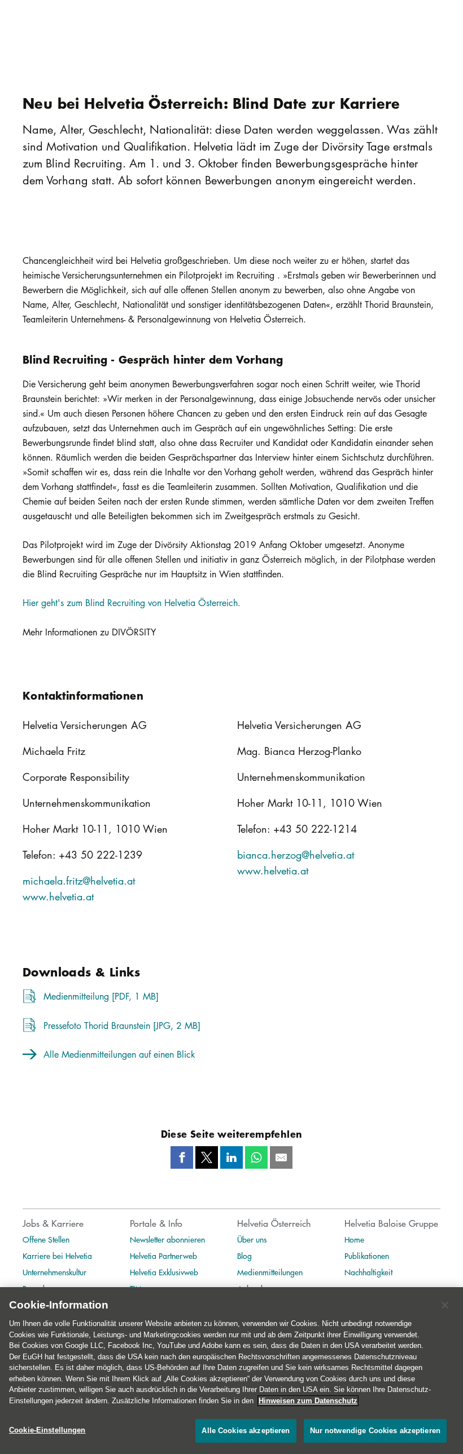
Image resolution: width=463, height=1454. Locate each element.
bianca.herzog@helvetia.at (295, 854)
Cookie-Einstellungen (47, 1430)
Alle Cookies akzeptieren (246, 1430)
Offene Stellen (46, 1239)
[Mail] (281, 1157)
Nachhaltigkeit (368, 1272)
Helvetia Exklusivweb (164, 1272)
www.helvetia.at (58, 896)
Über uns (252, 1239)
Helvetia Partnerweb (163, 1255)
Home (354, 1239)
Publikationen (366, 1255)
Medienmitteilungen (270, 1272)
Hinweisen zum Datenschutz (308, 1400)
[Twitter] (206, 1157)
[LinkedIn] (231, 1157)
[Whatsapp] (256, 1157)
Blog (244, 1255)
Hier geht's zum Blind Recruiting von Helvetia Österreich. (132, 602)
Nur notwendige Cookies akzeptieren (375, 1430)
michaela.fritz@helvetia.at (79, 880)
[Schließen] (445, 1305)
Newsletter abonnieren (167, 1239)
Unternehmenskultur (54, 1272)
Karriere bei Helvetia (57, 1255)
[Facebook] (182, 1157)
